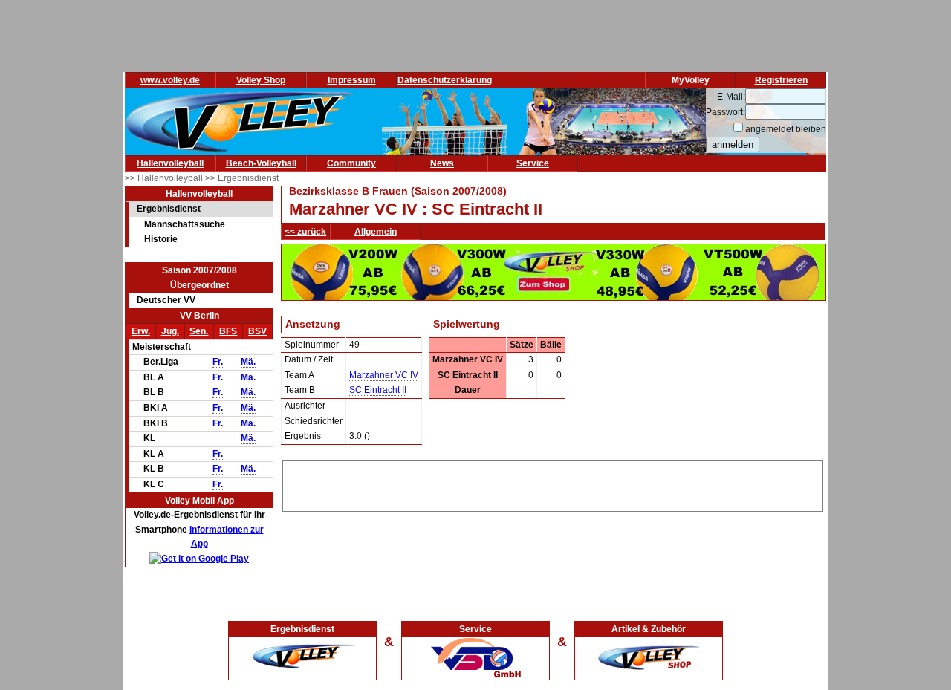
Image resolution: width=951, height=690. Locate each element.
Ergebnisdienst (169, 209)
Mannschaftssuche (184, 224)
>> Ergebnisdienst (242, 178)
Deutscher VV (166, 300)
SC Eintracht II (377, 390)
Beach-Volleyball (261, 163)
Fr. (217, 362)
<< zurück (305, 232)
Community (351, 163)
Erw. (141, 331)
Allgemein (375, 232)
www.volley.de (170, 80)
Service (532, 163)
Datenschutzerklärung (444, 80)
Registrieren (781, 80)
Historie (161, 239)
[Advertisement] (553, 483)
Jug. (170, 331)
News (442, 163)
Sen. (198, 331)
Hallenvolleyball (170, 163)
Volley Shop (260, 80)
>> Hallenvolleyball (165, 178)
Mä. (248, 362)
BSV (257, 331)
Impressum (352, 80)
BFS (228, 331)
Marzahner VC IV (383, 375)
